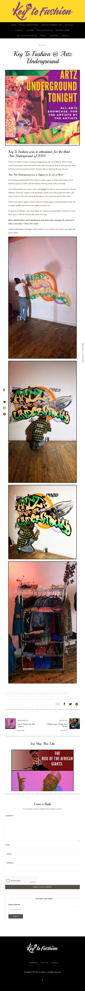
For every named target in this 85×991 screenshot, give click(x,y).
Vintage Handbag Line (52, 25)
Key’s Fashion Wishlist (27, 35)
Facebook (33, 962)
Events (43, 35)
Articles (69, 25)
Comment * (9, 816)
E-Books (19, 30)
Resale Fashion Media (29, 25)
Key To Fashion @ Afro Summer (26, 725)
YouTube (30, 30)
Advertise (54, 35)
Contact (65, 35)
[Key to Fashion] (42, 11)
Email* (9, 854)
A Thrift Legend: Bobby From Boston (56, 725)
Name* (7, 845)
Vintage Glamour (45, 30)
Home (13, 25)
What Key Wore (63, 30)
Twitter (44, 962)
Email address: (14, 904)
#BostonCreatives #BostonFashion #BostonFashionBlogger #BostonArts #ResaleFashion (37, 694)
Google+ (55, 962)
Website (10, 863)
